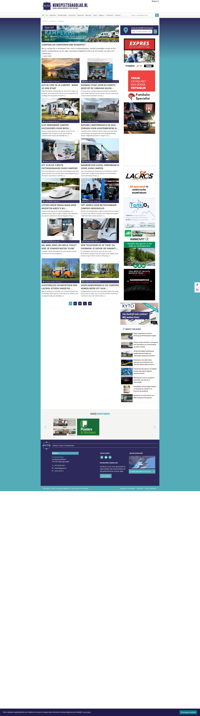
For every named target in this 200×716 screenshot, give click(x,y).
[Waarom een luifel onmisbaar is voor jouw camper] (100, 150)
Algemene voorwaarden (127, 488)
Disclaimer (140, 488)
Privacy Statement (150, 488)
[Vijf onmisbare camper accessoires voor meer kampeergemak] (61, 110)
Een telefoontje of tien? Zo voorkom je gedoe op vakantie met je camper (99, 247)
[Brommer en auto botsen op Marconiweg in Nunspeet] (127, 398)
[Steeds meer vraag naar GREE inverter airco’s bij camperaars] (61, 190)
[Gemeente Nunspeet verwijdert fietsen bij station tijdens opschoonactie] (127, 372)
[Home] (43, 15)
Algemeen (52, 15)
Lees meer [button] (87, 712)
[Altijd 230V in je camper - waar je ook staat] (61, 70)
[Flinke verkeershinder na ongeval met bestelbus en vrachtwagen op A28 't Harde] (127, 345)
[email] (197, 289)
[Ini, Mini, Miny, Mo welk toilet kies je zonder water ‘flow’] (61, 230)
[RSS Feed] (110, 457)
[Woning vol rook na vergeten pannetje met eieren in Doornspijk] (127, 381)
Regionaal (80, 15)
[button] (46, 56)
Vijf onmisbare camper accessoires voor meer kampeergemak (55, 126)
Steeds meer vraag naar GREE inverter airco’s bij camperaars (58, 207)
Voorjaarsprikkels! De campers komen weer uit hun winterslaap (100, 287)
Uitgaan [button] (101, 15)
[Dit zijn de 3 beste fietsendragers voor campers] (61, 150)
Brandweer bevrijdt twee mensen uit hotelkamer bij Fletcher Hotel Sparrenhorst (144, 362)
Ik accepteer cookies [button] (188, 712)
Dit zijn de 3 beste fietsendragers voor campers (59, 167)
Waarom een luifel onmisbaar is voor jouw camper (100, 167)
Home (45, 21)
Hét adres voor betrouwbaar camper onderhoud (98, 207)
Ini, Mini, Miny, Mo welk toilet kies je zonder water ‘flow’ (58, 247)
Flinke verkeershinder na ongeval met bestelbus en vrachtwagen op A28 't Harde (146, 344)
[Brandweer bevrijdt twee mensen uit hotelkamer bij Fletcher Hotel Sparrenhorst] (127, 363)
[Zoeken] (157, 15)
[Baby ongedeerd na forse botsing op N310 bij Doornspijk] (127, 336)
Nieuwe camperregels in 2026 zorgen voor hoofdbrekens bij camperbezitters (99, 126)
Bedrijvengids (62, 15)
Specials (53, 21)
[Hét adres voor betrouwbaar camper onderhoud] (100, 190)
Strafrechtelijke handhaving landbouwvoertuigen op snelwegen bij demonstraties (144, 353)
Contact (117, 15)
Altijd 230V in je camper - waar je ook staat (59, 86)
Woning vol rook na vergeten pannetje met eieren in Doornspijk (144, 380)
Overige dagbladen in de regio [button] (140, 471)
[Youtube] (106, 457)
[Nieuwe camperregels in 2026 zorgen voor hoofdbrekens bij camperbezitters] (100, 110)
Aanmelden (105, 476)
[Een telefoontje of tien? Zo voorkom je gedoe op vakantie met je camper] (100, 230)
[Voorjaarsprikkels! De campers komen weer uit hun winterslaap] (100, 270)
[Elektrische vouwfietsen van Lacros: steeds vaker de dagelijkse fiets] (61, 270)
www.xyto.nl (59, 471)
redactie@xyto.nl (60, 468)
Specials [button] (88, 15)
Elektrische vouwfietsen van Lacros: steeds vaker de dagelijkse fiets (59, 287)
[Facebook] (102, 457)
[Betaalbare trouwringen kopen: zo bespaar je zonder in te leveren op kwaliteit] (127, 389)
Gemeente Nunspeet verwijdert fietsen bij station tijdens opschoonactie (145, 371)
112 (47, 15)
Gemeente (72, 15)
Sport (95, 15)
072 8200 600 (60, 465)
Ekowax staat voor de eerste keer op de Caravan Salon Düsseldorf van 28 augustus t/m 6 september (98, 86)
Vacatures (110, 15)
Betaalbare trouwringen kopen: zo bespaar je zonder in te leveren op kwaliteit (145, 389)
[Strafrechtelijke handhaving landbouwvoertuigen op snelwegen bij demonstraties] (127, 354)
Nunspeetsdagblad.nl (70, 5)
